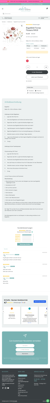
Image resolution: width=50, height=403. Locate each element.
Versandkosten (35, 36)
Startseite (4, 21)
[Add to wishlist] (27, 61)
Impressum (20, 386)
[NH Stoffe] (25, 8)
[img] (6, 252)
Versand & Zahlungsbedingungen (23, 380)
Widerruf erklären (22, 375)
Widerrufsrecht (21, 378)
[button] (46, 8)
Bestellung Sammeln (23, 392)
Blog (19, 394)
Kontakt (20, 388)
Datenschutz (21, 385)
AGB (19, 383)
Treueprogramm (22, 390)
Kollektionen (9, 21)
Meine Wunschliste (22, 395)
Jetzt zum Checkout (37, 77)
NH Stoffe (14, 401)
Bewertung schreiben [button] (25, 244)
